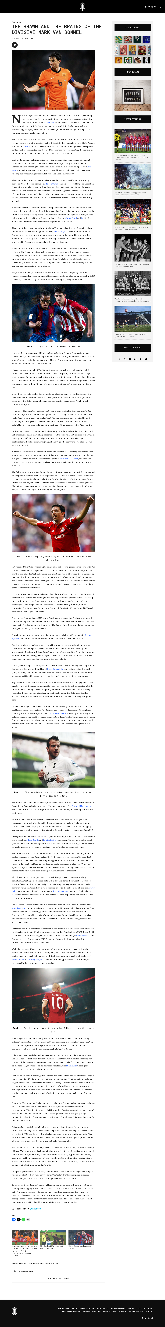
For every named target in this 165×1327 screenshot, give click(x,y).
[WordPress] (140, 359)
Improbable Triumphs (71, 1311)
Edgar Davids (32, 840)
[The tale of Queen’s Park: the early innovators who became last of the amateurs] (133, 283)
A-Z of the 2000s (62, 1308)
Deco (49, 669)
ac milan (19, 1263)
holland (43, 1263)
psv (48, 1263)
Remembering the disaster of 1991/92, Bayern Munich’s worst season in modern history (131, 157)
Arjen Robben (18, 959)
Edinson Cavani (51, 184)
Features (16, 22)
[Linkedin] (135, 359)
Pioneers (122, 1311)
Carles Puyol (71, 218)
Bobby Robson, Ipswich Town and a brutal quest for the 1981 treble (131, 335)
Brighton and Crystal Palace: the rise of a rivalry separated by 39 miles (131, 228)
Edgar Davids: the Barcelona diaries (53, 346)
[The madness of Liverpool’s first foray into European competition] (133, 247)
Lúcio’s (26, 146)
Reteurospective (136, 1311)
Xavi (83, 218)
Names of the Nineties (92, 1311)
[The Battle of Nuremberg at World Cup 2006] (53, 1237)
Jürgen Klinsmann (61, 891)
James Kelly (28, 38)
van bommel (55, 1263)
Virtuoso (149, 1311)
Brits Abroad (102, 1308)
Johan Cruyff (59, 231)
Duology (141, 1308)
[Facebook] (130, 359)
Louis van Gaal (83, 935)
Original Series (109, 1311)
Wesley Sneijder (36, 959)
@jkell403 (35, 1209)
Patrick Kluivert (50, 840)
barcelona (28, 1263)
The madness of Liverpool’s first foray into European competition (132, 265)
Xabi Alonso (49, 122)
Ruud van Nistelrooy (69, 458)
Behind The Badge (87, 1308)
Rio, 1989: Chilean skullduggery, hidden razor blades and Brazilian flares (130, 194)
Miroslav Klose (18, 908)
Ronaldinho (58, 669)
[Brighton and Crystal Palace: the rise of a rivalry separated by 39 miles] (133, 212)
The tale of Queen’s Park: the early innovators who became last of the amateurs (133, 300)
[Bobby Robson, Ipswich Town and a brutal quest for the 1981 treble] (133, 319)
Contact (131, 1308)
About (74, 1308)
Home (150, 1308)
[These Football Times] (82, 6)
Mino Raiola (71, 1066)
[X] (119, 359)
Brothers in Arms (118, 1308)
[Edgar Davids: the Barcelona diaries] (81, 1237)
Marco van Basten (58, 713)
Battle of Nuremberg (81, 806)
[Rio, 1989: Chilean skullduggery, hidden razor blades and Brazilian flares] (133, 177)
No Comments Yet (25, 1271)
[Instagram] (124, 359)
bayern (36, 1263)
